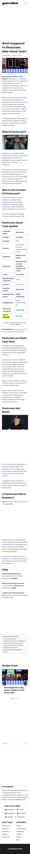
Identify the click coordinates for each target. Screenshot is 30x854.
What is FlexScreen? (10, 639)
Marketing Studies (20, 833)
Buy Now (19, 316)
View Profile (20, 310)
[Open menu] (26, 3)
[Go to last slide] (4, 683)
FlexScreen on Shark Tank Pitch (13, 645)
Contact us (6, 826)
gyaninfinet (7, 55)
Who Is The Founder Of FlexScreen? (15, 641)
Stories (18, 837)
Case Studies (21, 829)
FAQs (5, 652)
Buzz (18, 840)
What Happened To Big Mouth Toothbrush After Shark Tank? (14, 690)
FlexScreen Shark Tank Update (13, 643)
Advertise (5, 832)
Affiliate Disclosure (5, 835)
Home (18, 826)
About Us (5, 829)
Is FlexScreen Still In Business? (13, 650)
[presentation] (15, 676)
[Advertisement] (15, 23)
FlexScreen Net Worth (11, 647)
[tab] (11, 698)
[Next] (25, 683)
